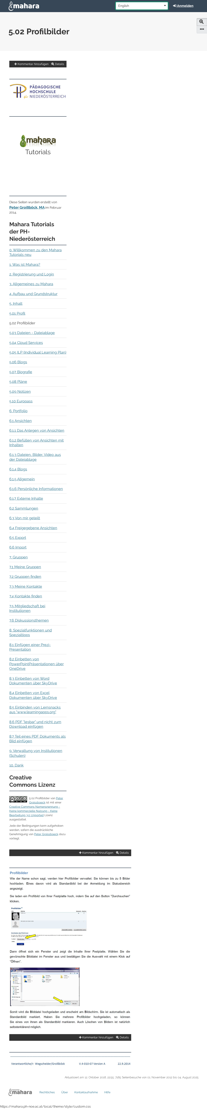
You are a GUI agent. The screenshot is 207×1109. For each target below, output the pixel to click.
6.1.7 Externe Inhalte (26, 498)
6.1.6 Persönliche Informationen (36, 489)
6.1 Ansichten (20, 421)
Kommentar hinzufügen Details (40, 64)
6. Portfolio (18, 411)
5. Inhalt (15, 303)
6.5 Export (17, 537)
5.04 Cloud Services (26, 342)
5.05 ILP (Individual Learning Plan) (37, 352)
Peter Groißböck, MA (26, 207)
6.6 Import (17, 547)
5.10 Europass (21, 401)
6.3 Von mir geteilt (24, 518)
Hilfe (107, 1092)
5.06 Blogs (18, 362)
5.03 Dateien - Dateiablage (32, 333)
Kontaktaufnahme (86, 1092)
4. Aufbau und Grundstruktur (33, 294)
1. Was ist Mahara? (24, 264)
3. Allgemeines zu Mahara (31, 284)
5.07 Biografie (20, 372)
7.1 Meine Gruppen (25, 567)
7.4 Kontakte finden (25, 596)
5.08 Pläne (18, 381)
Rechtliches (47, 1092)
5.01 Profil (17, 313)
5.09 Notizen (20, 391)
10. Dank (16, 765)
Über (64, 1092)
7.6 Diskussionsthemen (29, 620)
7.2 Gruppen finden (25, 576)
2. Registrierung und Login (31, 274)
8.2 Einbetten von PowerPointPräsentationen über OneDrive (36, 664)
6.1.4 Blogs (18, 469)
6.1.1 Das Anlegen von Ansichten (36, 430)
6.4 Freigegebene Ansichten (33, 528)
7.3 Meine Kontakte (25, 586)
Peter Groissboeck (46, 834)
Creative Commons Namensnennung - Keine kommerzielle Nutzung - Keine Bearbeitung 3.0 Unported (34, 811)
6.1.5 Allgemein (22, 479)
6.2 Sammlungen (23, 508)
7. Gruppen (18, 557)
